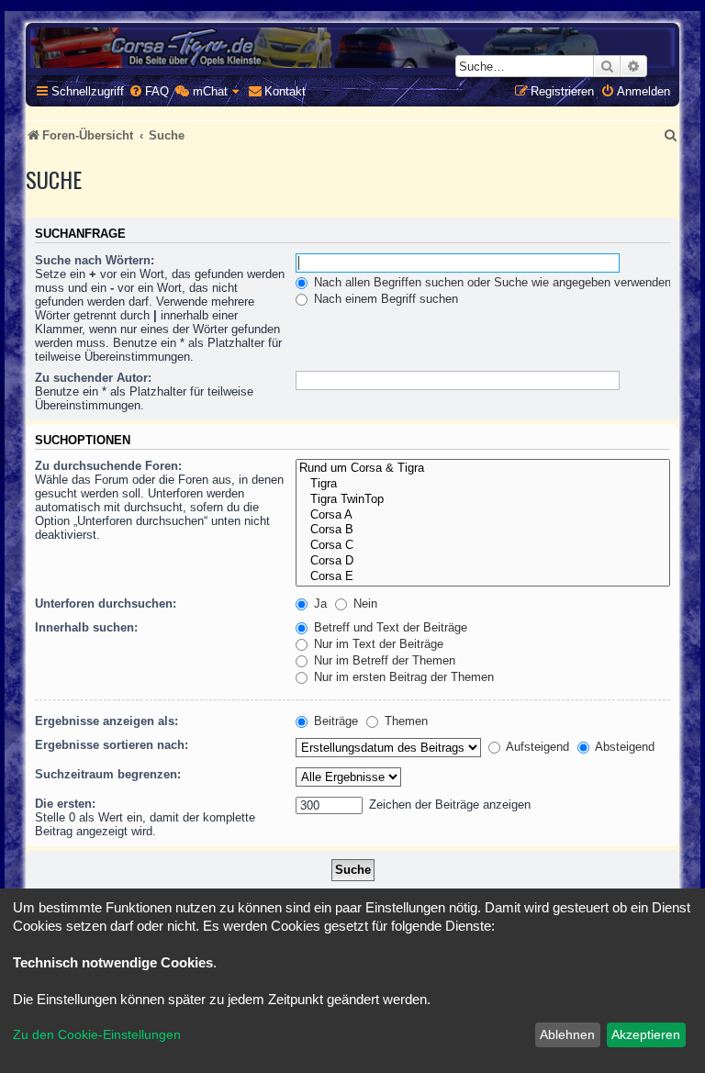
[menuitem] (149, 91)
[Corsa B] (482, 530)
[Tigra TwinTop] (482, 500)
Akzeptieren (645, 1034)
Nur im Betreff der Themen (382, 660)
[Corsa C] (482, 545)
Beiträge (334, 721)
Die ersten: (65, 803)
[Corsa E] (482, 577)
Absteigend (623, 747)
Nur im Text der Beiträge (376, 644)
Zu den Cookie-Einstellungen (97, 1034)
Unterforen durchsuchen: (105, 603)
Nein (363, 603)
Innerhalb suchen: (86, 627)
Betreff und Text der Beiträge (388, 627)
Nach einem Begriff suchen (384, 299)
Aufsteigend (536, 747)
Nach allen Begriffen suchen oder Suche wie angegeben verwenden (490, 282)
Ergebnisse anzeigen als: (106, 721)
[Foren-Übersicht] (352, 48)
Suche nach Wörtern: (94, 260)
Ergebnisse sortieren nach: (111, 745)
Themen (404, 721)
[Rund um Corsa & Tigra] (482, 468)
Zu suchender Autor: (93, 378)
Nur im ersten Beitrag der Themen (402, 677)
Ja (318, 603)
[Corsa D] (482, 561)
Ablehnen (567, 1034)
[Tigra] (482, 484)
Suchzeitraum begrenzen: (108, 774)
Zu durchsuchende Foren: (108, 466)
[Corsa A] (482, 515)
